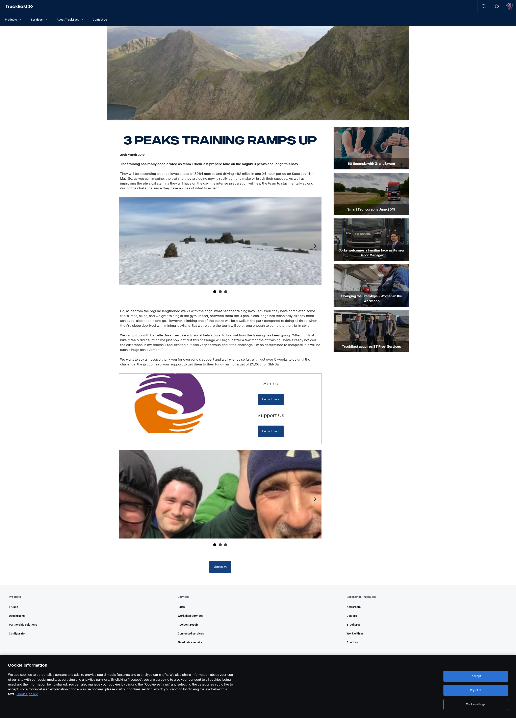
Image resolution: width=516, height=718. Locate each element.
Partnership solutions (23, 624)
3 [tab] (225, 291)
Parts (181, 607)
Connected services (191, 633)
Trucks (13, 607)
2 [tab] (220, 291)
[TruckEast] (20, 6)
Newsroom (353, 607)
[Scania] (509, 6)
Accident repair (188, 624)
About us (352, 642)
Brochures (353, 624)
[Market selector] (496, 6)
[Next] (314, 246)
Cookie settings (475, 704)
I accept (476, 676)
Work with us (354, 633)
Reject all (476, 690)
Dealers (351, 616)
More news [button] (220, 567)
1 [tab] (214, 291)
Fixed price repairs (190, 642)
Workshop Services (190, 616)
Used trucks (17, 616)
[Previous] (126, 246)
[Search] (484, 6)
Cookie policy (27, 694)
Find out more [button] (270, 399)
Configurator (17, 633)
